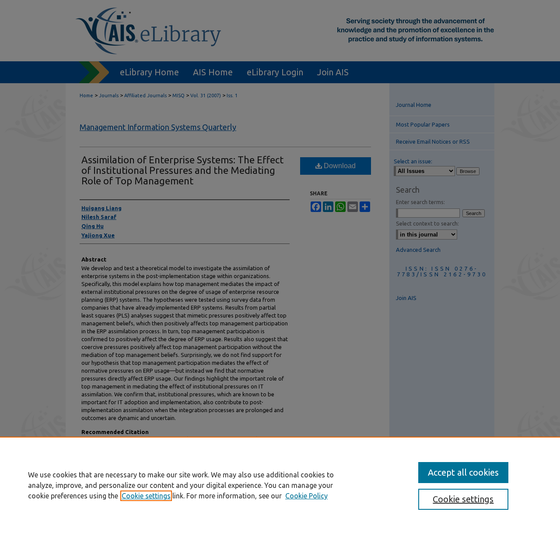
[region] (280, 485)
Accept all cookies (463, 472)
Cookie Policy (306, 496)
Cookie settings (146, 496)
